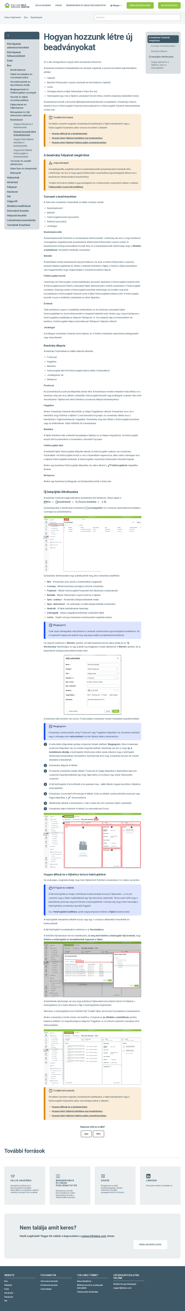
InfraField (12, 182)
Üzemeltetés (46, 1289)
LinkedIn (151, 1180)
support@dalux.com (93, 1236)
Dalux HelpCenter (12, 17)
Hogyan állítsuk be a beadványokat (23, 126)
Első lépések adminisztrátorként (18, 45)
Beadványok (36, 17)
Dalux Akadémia (43, 5)
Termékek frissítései (18, 225)
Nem (98, 1134)
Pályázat (12, 187)
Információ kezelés (18, 210)
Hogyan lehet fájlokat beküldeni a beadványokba (23, 142)
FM (9, 196)
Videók (58, 5)
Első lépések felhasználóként (16, 54)
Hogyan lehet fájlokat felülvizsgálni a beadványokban (79, 142)
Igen (86, 1134)
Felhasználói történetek (87, 1292)
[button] (21, 35)
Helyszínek (13, 177)
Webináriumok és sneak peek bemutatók (86, 5)
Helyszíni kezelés (17, 215)
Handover (12, 191)
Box (26, 17)
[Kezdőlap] (17, 5)
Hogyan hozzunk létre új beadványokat (25, 133)
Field (10, 60)
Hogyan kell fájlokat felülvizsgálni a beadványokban (23, 153)
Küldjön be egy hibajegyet (124, 1284)
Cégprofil (12, 201)
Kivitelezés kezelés (49, 1285)
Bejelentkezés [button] (169, 5)
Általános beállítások (19, 206)
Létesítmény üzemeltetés (21, 220)
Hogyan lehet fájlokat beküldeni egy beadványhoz (77, 138)
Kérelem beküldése (140, 5)
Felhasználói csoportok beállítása (66, 187)
